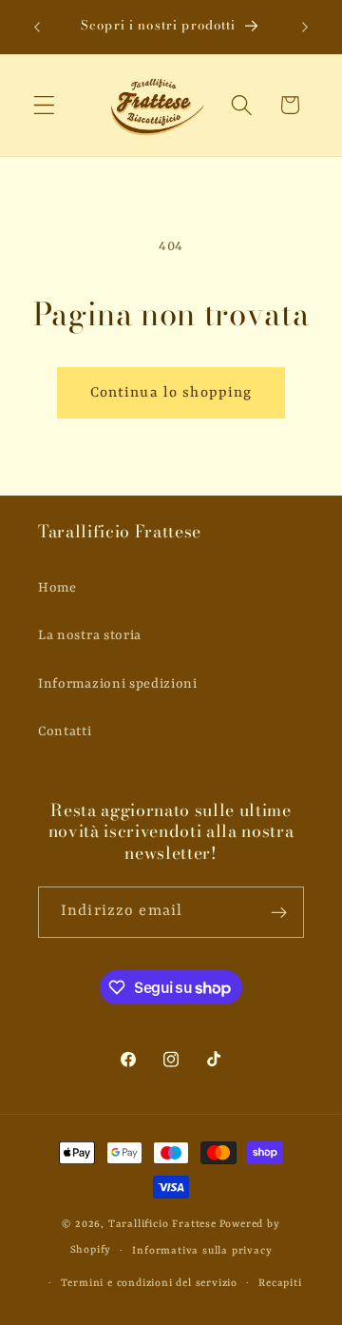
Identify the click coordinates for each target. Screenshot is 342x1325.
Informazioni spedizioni (118, 684)
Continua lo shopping (171, 392)
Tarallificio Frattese (162, 1224)
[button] (44, 105)
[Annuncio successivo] (305, 28)
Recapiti (279, 1283)
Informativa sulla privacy (202, 1251)
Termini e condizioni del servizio (149, 1283)
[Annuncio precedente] (37, 28)
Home (57, 587)
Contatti (65, 731)
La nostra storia (90, 635)
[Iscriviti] (279, 912)
